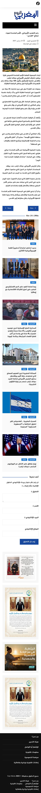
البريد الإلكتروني (31, 517)
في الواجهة (27, 44)
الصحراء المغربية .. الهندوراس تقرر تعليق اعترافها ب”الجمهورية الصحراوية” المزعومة (23, 424)
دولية (34, 44)
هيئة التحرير (33, 742)
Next (9, 208)
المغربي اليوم (31, 41)
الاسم (35, 506)
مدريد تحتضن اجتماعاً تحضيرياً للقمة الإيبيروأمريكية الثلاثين (22, 249)
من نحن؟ (35, 736)
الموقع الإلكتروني (31, 529)
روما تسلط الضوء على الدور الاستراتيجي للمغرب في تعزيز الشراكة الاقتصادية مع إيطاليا (20, 289)
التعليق (34, 491)
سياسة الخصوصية (31, 757)
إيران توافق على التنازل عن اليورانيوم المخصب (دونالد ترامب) (22, 465)
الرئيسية (32, 324)
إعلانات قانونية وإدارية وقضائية (26, 762)
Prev (31, 208)
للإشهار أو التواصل (31, 747)
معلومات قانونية (32, 752)
